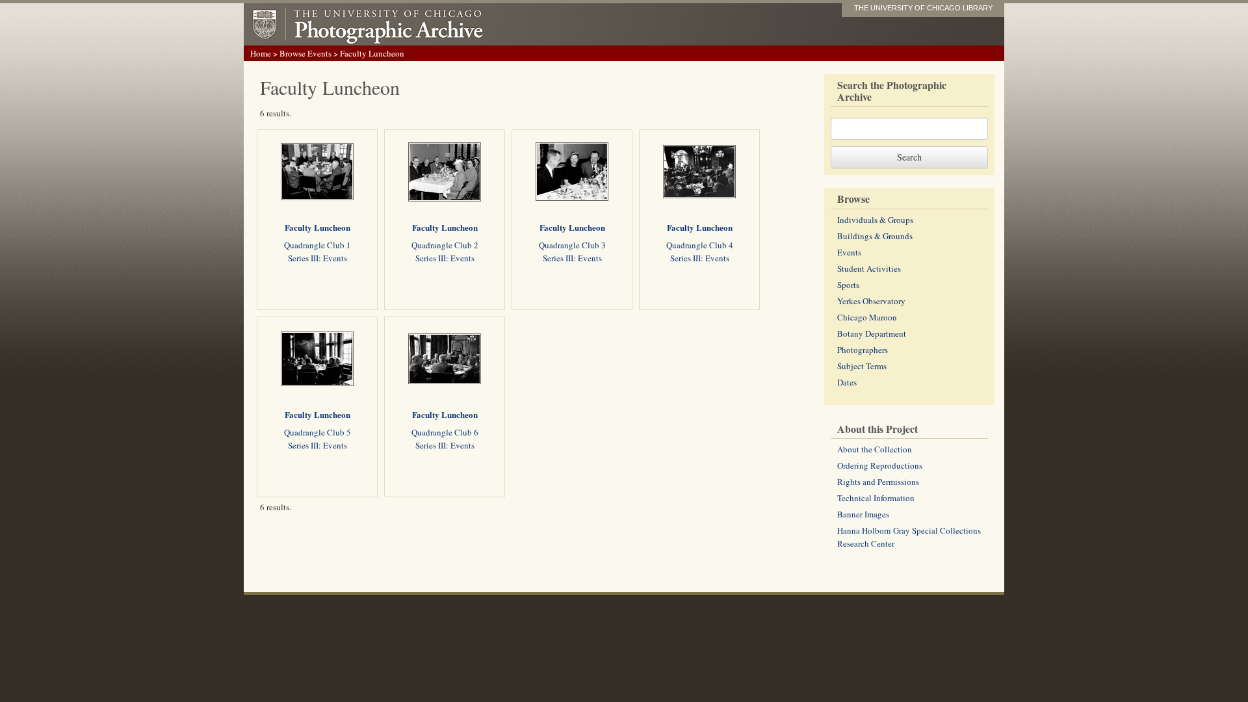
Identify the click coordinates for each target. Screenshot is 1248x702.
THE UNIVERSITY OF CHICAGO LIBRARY (923, 8)
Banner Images (863, 514)
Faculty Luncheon (317, 227)
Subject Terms (862, 366)
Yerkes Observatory (871, 301)
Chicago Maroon (867, 317)
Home (260, 53)
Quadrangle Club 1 (317, 245)
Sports (848, 285)
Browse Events (306, 53)
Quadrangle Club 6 (444, 432)
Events (849, 252)
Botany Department (871, 333)
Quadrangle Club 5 (317, 432)
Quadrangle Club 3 (572, 245)
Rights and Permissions (878, 482)
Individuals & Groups (875, 220)
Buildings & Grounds (875, 236)
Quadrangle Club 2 (444, 245)
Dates (847, 382)
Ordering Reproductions (879, 465)
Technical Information (876, 498)
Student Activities (869, 268)
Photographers (862, 350)
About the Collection (874, 449)
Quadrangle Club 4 (699, 245)
